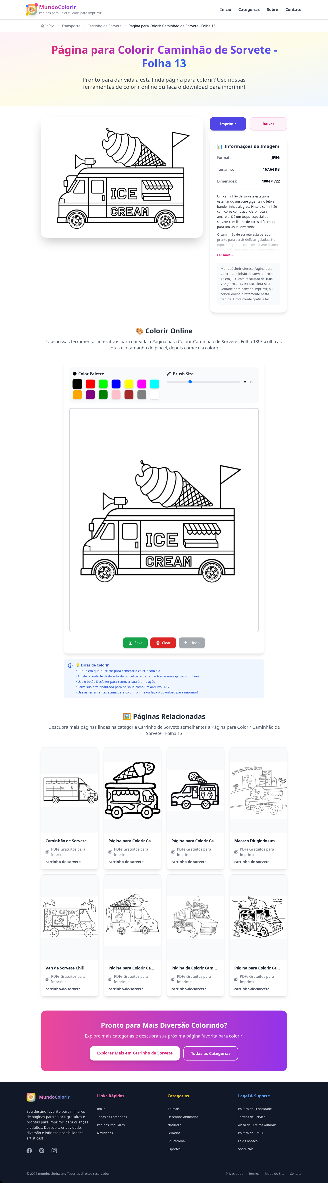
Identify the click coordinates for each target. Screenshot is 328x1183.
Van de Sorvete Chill (65, 968)
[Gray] (141, 394)
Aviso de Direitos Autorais (257, 1125)
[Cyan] (154, 384)
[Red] (90, 384)
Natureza (174, 1125)
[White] (154, 394)
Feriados (174, 1133)
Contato (293, 9)
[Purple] (90, 394)
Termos (254, 1173)
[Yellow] (129, 384)
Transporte (71, 25)
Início (49, 25)
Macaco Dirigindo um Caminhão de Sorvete (275, 840)
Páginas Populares (111, 1125)
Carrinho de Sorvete (104, 25)
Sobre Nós (245, 1149)
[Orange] (77, 394)
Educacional (177, 1141)
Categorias (249, 9)
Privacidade (234, 1173)
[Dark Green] (103, 394)
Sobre (272, 9)
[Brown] (129, 394)
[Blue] (116, 384)
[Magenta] (141, 384)
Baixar (268, 123)
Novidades (105, 1133)
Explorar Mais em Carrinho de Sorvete (135, 1053)
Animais (174, 1109)
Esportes (174, 1149)
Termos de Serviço (251, 1117)
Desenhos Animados (183, 1117)
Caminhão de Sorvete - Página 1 (76, 840)
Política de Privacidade (255, 1109)
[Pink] (116, 394)
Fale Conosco (247, 1141)
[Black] (77, 384)
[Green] (103, 384)
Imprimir (228, 123)
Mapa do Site (274, 1173)
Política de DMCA (251, 1133)
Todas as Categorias (210, 1053)
